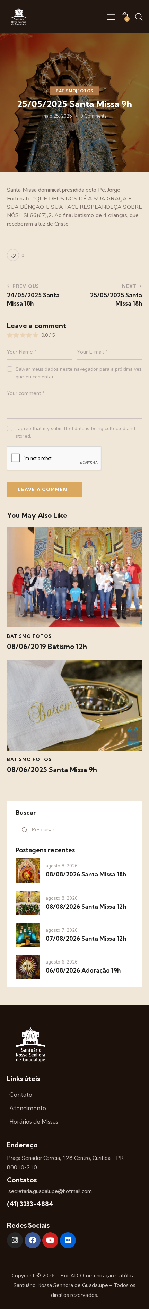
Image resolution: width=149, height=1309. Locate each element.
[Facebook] (33, 1240)
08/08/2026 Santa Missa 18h (86, 874)
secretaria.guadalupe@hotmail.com (49, 1191)
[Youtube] (50, 1240)
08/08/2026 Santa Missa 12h (86, 906)
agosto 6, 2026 (62, 962)
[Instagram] (15, 1240)
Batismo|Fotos (74, 90)
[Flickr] (68, 1240)
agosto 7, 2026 (62, 930)
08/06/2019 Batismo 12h (47, 646)
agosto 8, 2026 (62, 866)
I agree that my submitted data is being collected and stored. (75, 432)
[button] (111, 17)
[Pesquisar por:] (74, 829)
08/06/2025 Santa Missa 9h (52, 769)
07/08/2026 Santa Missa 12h (86, 938)
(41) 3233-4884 (30, 1204)
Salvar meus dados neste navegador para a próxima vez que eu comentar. (78, 373)
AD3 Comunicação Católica (103, 1275)
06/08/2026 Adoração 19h (83, 970)
